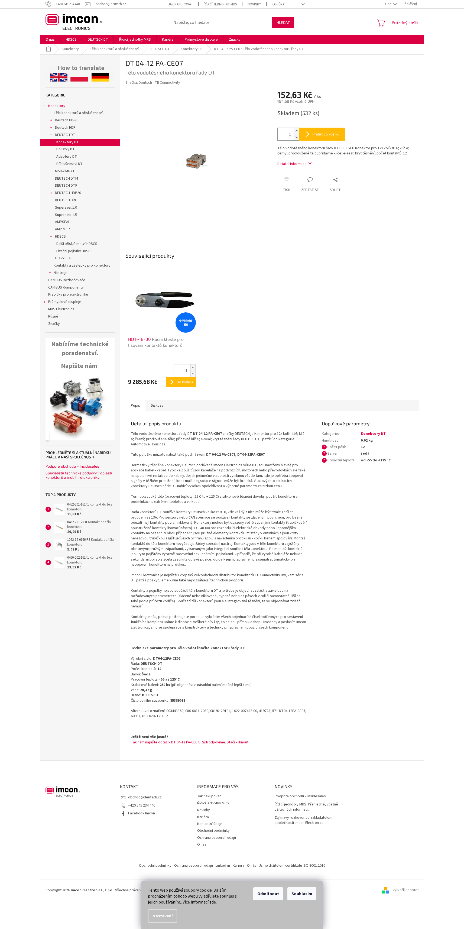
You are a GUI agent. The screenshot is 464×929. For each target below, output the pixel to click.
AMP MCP (62, 229)
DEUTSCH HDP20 (68, 193)
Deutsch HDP (65, 127)
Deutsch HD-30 (66, 120)
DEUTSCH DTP (66, 185)
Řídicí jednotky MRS (220, 4)
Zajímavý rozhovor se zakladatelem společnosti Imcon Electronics (303, 820)
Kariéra (278, 4)
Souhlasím (301, 894)
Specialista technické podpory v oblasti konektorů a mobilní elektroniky (79, 475)
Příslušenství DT (69, 164)
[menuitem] (50, 39)
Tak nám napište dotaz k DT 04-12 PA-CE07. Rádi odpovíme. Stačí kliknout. (190, 742)
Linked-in (223, 865)
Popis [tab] (135, 405)
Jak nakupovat (180, 4)
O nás (201, 844)
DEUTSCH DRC (66, 200)
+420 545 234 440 (141, 805)
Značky (54, 323)
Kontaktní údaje (209, 824)
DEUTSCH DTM (66, 178)
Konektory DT (67, 142)
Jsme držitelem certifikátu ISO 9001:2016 (292, 865)
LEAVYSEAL (63, 258)
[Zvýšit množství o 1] (296, 131)
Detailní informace (292, 164)
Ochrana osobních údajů (216, 837)
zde (212, 902)
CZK (388, 4)
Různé (53, 316)
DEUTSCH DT (65, 135)
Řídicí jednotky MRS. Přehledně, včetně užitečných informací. (306, 807)
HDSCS (60, 236)
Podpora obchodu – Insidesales (72, 466)
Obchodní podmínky (213, 830)
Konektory (56, 106)
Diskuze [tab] (157, 405)
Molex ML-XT (65, 171)
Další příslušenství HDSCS (76, 244)
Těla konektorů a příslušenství (78, 113)
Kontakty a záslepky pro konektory (82, 265)
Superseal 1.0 (66, 207)
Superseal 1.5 (66, 215)
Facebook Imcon (141, 813)
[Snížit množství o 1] (296, 137)
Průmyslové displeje (64, 302)
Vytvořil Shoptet (405, 890)
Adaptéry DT (66, 156)
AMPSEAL (62, 222)
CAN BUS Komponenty (66, 287)
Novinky (254, 4)
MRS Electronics (61, 309)
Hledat (283, 22)
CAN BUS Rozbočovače (66, 280)
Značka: (152, 82)
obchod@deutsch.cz (145, 797)
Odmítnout (268, 894)
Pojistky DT (65, 149)
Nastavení (162, 916)
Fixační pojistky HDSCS (74, 251)
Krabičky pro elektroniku (68, 294)
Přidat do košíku (325, 134)
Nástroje (60, 273)
